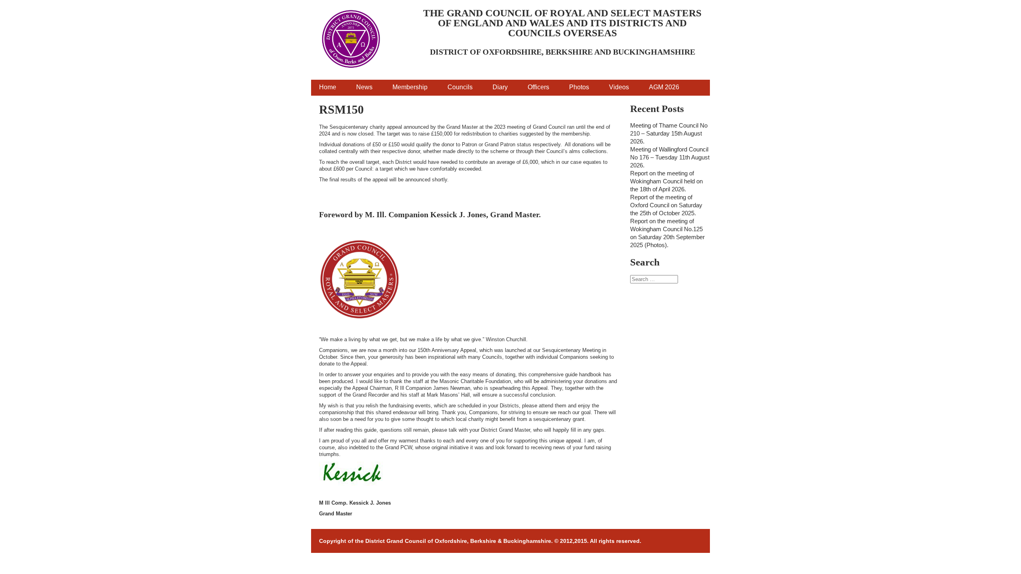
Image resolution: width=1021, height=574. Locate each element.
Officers (538, 87)
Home (327, 87)
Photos (579, 87)
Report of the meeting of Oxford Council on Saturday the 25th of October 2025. (666, 205)
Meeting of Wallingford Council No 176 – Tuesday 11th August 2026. (670, 157)
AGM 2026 (664, 87)
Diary (500, 87)
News (364, 87)
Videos (619, 87)
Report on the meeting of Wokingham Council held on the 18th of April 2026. (666, 181)
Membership (410, 87)
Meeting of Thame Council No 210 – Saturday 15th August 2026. (669, 133)
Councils (460, 87)
